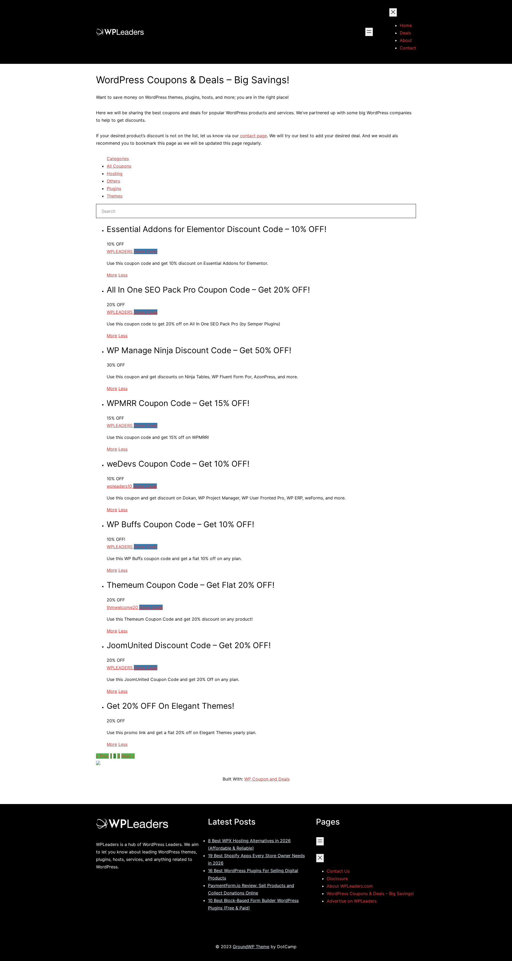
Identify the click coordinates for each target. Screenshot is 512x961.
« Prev (102, 756)
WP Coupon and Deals (267, 779)
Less (122, 275)
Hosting (114, 173)
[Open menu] (369, 31)
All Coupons (119, 166)
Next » (128, 756)
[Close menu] (393, 12)
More (112, 275)
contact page (253, 135)
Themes (114, 196)
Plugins (114, 188)
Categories (118, 158)
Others (113, 181)
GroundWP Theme (251, 946)
